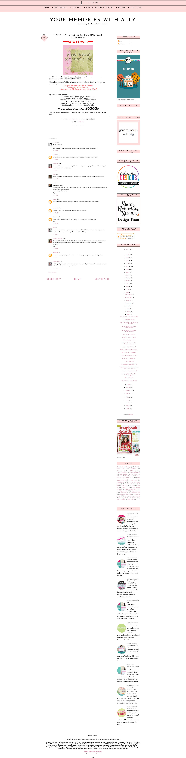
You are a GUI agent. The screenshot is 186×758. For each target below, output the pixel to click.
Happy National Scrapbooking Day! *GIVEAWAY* (129, 367)
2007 (127, 405)
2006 (128, 408)
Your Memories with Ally (93, 20)
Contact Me (136, 7)
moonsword (55, 252)
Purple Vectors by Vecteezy (93, 751)
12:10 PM (55, 234)
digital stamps (136, 491)
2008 (127, 403)
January (128, 393)
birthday (132, 485)
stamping (138, 496)
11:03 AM (56, 213)
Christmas (119, 471)
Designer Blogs (98, 753)
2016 (127, 278)
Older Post (53, 279)
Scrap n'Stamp (133, 480)
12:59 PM (55, 248)
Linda (54, 174)
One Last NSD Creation (129, 352)
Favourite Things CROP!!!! (129, 364)
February (128, 390)
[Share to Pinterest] (94, 119)
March (128, 387)
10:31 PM (55, 150)
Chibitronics (133, 468)
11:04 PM (55, 159)
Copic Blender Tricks (135, 472)
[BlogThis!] (89, 119)
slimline (131, 496)
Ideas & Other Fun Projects (99, 7)
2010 (127, 397)
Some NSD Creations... (129, 358)
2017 (127, 275)
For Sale (77, 7)
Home (77, 279)
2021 (127, 263)
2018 (127, 272)
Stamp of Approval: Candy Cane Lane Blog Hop (132, 645)
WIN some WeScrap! (129, 334)
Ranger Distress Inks (130, 479)
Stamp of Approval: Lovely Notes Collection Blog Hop (133, 536)
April (128, 384)
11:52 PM (55, 170)
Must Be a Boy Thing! (129, 337)
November (128, 297)
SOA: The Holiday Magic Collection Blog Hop (133, 558)
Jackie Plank (56, 163)
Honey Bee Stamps (129, 475)
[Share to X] (91, 119)
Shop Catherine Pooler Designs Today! (133, 580)
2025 (127, 252)
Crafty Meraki (133, 474)
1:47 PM (55, 257)
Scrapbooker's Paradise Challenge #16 (129, 331)
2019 (127, 269)
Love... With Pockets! (129, 347)
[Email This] (87, 119)
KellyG (54, 154)
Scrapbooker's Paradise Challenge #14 (129, 374)
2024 (127, 255)
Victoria (54, 142)
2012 (127, 289)
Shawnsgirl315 (56, 261)
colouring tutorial (122, 491)
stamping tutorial (124, 497)
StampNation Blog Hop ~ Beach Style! (133, 686)
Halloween (119, 475)
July (128, 309)
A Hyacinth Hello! (129, 319)
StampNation (120, 482)
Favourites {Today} (129, 340)
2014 (127, 283)
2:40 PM (55, 268)
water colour (131, 499)
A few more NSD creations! (129, 355)
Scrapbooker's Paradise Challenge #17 (129, 327)
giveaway (81, 121)
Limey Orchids (129, 377)
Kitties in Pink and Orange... (129, 349)
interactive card (135, 493)
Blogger (131, 414)
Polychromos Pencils (127, 477)
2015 (127, 280)
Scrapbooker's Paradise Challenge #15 (129, 343)
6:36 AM (55, 204)
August (128, 306)
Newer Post (101, 279)
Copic (131, 470)
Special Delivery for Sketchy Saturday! (129, 323)
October (128, 300)
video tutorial (120, 499)
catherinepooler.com (130, 489)
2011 (127, 292)
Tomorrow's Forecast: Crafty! (129, 316)
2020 (127, 266)
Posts (120, 41)
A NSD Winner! (129, 361)
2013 (127, 286)
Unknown (55, 217)
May (128, 314)
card (123, 487)
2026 (127, 249)
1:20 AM (55, 179)
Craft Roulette (123, 474)
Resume (121, 7)
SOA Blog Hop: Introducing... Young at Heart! (133, 666)
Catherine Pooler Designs (124, 467)
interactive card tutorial (125, 494)
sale (125, 496)
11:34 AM (56, 223)
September (128, 303)
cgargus (54, 199)
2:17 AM (55, 195)
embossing (124, 493)
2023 (127, 257)
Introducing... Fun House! (129, 380)
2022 (127, 260)
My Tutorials (61, 7)
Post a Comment (52, 272)
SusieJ (54, 183)
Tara (54, 227)
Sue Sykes (55, 208)
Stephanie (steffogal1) (58, 238)
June (128, 311)
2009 (127, 400)
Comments (121, 44)
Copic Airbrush (121, 472)
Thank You (124, 485)
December (128, 294)
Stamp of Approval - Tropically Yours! (132, 707)
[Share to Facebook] (92, 119)
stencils (134, 498)
